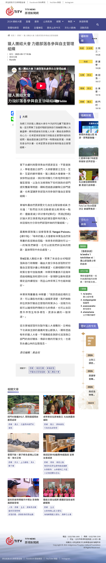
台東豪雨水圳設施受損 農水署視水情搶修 (97, 90)
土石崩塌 (24, 462)
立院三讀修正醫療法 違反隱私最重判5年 (97, 50)
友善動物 (48, 469)
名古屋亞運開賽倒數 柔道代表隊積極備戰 (88, 185)
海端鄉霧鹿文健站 (51, 514)
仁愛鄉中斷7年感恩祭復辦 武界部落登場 (88, 161)
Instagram (69, 2)
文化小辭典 (70, 27)
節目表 (26, 27)
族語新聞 (83, 21)
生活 (22, 507)
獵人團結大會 (53, 372)
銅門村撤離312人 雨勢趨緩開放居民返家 (23, 418)
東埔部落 (50, 368)
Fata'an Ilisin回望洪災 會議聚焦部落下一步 (88, 209)
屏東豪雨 (60, 424)
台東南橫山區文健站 (52, 510)
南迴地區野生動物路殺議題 (55, 465)
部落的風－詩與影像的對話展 (21, 514)
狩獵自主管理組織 (37, 372)
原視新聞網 (32, 13)
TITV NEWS (30, 9)
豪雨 (10, 427)
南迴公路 (60, 462)
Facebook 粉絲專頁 (37, 2)
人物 (10, 507)
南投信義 (40, 368)
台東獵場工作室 (60, 469)
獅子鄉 (11, 465)
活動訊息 (84, 27)
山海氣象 (47, 21)
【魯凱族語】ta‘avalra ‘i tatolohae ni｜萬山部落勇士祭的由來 (88, 257)
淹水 (32, 462)
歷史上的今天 (53, 27)
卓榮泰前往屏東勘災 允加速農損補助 (59, 418)
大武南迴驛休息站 (51, 473)
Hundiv (12, 60)
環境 (52, 462)
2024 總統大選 (14, 21)
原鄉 (31, 368)
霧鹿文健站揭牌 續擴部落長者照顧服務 (59, 501)
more (91, 403)
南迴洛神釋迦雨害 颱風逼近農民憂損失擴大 (97, 76)
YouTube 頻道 (55, 2)
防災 (16, 462)
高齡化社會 (66, 514)
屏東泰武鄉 (31, 507)
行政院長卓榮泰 (51, 427)
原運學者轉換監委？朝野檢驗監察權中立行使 (97, 63)
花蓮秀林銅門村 (27, 424)
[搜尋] (97, 24)
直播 (28, 21)
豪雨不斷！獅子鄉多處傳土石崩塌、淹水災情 (23, 456)
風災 (16, 424)
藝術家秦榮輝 (14, 510)
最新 (37, 21)
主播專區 (38, 27)
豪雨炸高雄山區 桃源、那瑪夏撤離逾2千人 (88, 137)
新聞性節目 (13, 27)
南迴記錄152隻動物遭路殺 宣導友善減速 (58, 456)
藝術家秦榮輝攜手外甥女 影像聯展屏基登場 (23, 501)
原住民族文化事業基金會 (15, 2)
